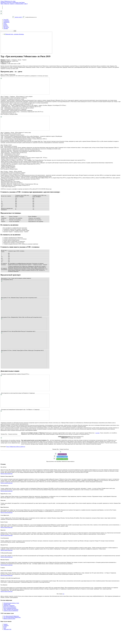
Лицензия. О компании (8, 605)
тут (63, 593)
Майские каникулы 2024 (9, 618)
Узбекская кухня (7, 629)
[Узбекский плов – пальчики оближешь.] (14, 34)
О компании (6, 20)
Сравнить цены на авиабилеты (10, 610)
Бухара (5, 626)
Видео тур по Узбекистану (9, 606)
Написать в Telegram (62, 456)
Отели (4, 23)
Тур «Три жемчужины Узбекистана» (12, 617)
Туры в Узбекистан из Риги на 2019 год (15, 446)
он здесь (97, 433)
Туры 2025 (5, 19)
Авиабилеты (6, 22)
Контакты (5, 25)
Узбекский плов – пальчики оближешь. (13, 36)
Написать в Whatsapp (62, 459)
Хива (4, 628)
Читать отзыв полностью (6, 473)
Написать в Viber (62, 454)
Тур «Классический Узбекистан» (11, 616)
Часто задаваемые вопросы (9, 608)
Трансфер (5, 28)
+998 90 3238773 (18, 17)
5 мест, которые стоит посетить (10, 609)
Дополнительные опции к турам (11, 603)
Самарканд (6, 625)
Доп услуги (6, 27)
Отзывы (5, 24)
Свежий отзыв (6, 604)
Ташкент (5, 624)
